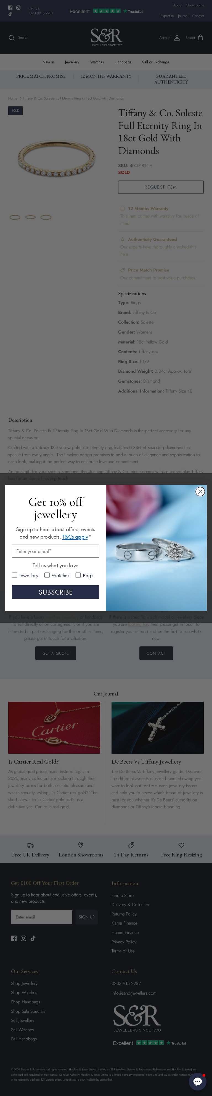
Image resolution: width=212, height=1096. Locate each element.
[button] (197, 1081)
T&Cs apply (75, 537)
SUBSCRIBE (56, 592)
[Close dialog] (200, 491)
